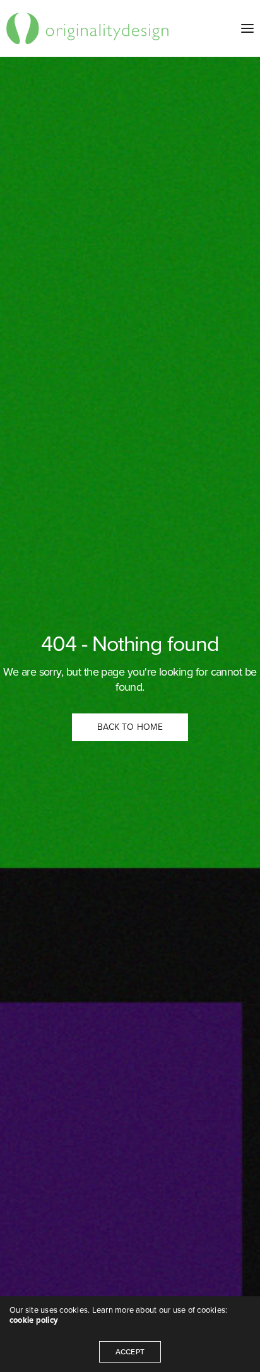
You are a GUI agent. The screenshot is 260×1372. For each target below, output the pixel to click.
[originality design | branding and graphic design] (88, 28)
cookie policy (33, 1320)
